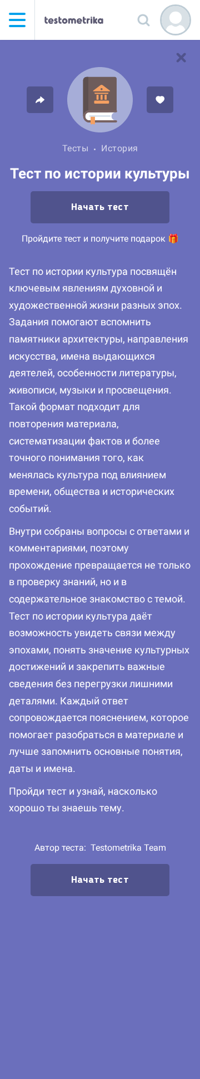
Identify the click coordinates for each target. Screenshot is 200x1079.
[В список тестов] (181, 57)
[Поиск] (143, 20)
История (119, 148)
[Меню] (17, 20)
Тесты (75, 148)
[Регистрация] (175, 19)
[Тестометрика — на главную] (74, 20)
